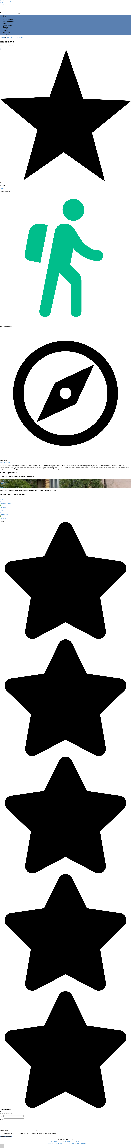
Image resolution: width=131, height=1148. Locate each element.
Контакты (54, 1141)
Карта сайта (66, 1141)
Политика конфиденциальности (53, 1143)
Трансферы (6, 30)
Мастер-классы (7, 25)
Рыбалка (5, 28)
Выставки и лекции (8, 21)
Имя (1, 1116)
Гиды (4, 16)
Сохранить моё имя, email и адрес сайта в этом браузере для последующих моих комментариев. (29, 1133)
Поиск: (2, 13)
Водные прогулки (8, 19)
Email (2, 1119)
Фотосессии (6, 32)
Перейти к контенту (5, 1)
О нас (78, 1141)
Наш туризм (7, 6)
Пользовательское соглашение (77, 1143)
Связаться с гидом (5, 462)
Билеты (5, 18)
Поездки (5, 27)
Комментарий (4, 1130)
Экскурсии (6, 34)
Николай (2, 188)
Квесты (5, 23)
